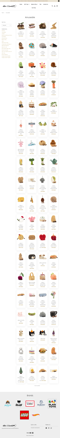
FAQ (40, 4)
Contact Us (45, 4)
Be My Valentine (5, 54)
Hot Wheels (4, 36)
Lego (3, 41)
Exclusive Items (4, 38)
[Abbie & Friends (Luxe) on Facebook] (46, 428)
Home (21, 4)
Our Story (34, 7)
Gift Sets (3, 30)
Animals (3, 33)
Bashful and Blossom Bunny (7, 35)
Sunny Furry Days (5, 50)
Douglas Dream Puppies (6, 57)
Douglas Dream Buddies (6, 56)
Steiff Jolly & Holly (5, 42)
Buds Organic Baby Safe (6, 48)
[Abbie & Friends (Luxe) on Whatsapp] (51, 428)
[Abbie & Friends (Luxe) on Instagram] (49, 428)
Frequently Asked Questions (35, 427)
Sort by (3, 22)
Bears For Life (4, 47)
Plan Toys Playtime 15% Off (7, 51)
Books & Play (34, 4)
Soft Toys (26, 4)
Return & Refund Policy (30, 435)
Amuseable (4, 32)
